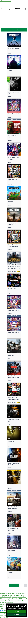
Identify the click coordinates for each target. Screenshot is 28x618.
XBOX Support (20, 595)
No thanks (16, 614)
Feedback (2, 597)
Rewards (2, 604)
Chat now (16, 611)
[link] (14, 44)
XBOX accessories (4, 595)
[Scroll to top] (25, 585)
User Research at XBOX (15, 599)
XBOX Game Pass (20, 593)
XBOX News (13, 595)
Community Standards (11, 597)
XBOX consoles (4, 593)
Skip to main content (5, 1)
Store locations (9, 602)
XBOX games (11, 593)
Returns (20, 600)
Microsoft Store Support (11, 600)
